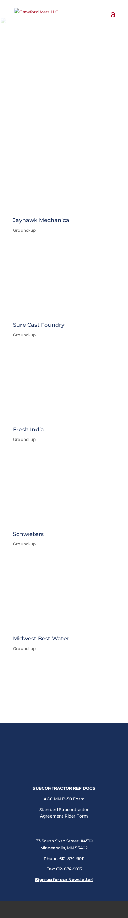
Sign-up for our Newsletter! (64, 879)
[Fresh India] (64, 386)
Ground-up (24, 334)
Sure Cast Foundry (39, 325)
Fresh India (28, 429)
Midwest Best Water (41, 638)
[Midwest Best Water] (64, 595)
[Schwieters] (64, 491)
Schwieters (28, 534)
